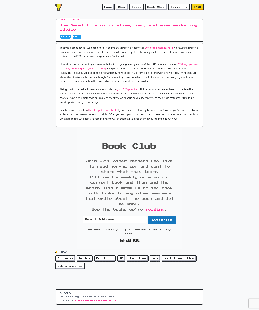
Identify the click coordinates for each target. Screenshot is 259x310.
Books (136, 7)
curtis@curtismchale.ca (96, 300)
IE (121, 258)
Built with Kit (130, 240)
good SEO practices (127, 89)
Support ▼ (179, 7)
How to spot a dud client (102, 110)
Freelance (104, 258)
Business (65, 258)
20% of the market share (159, 47)
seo (155, 258)
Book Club (156, 7)
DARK (197, 7)
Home (108, 7)
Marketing (137, 258)
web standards (70, 266)
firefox (84, 258)
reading (155, 209)
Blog (122, 7)
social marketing (179, 258)
